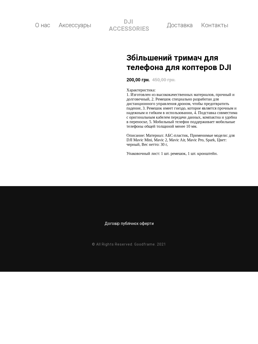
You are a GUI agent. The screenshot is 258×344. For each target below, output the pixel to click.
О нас (42, 25)
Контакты (214, 25)
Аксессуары (75, 25)
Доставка (180, 25)
